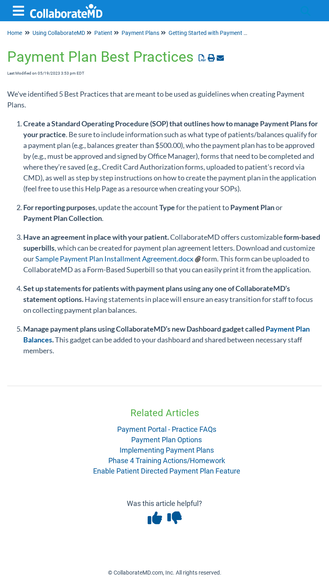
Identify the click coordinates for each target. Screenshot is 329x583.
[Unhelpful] (174, 520)
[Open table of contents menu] (20, 10)
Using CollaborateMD (58, 33)
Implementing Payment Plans (167, 450)
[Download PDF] (202, 58)
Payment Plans (140, 33)
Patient (103, 33)
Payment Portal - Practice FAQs (166, 429)
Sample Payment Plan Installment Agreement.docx (114, 258)
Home (14, 33)
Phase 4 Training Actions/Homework (166, 460)
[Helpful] (155, 520)
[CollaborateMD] (66, 7)
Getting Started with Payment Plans (213, 33)
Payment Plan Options (166, 439)
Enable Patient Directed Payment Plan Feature (166, 471)
